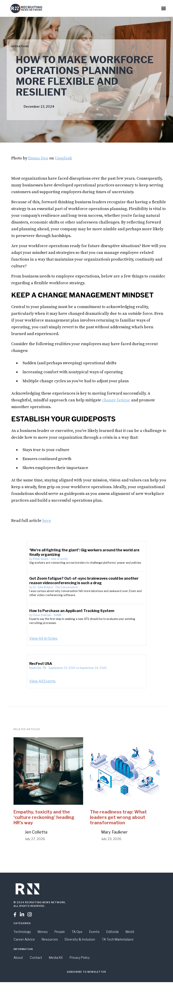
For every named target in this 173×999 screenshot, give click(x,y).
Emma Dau (38, 158)
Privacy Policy (80, 957)
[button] (163, 8)
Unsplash (63, 158)
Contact (36, 957)
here (46, 520)
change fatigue (116, 400)
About (18, 957)
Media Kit (56, 957)
